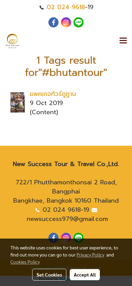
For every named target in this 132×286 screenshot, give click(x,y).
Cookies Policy (25, 262)
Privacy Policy (90, 254)
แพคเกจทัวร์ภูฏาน (53, 94)
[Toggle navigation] (123, 41)
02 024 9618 (66, 7)
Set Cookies (49, 274)
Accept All (85, 274)
